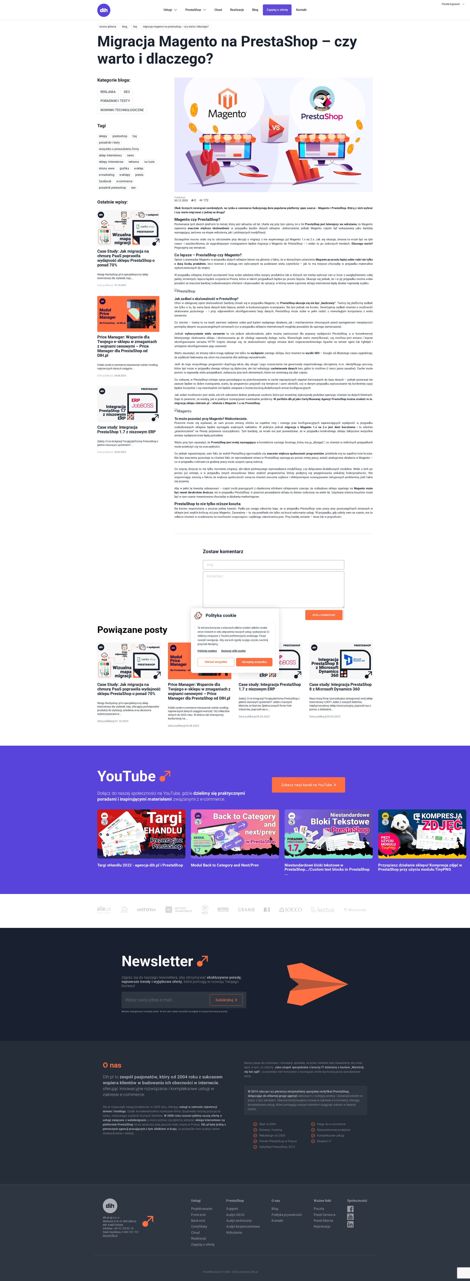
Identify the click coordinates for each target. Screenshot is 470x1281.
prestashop (120, 136)
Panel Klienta (323, 1221)
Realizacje (198, 1238)
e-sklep (138, 168)
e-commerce (124, 181)
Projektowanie (201, 1209)
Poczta (319, 1209)
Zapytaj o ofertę (203, 1244)
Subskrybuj (224, 1000)
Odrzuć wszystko (216, 662)
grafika (124, 168)
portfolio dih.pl (286, 399)
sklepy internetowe (111, 162)
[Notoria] (95, 909)
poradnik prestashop (112, 187)
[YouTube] (350, 1217)
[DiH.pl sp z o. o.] (103, 16)
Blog (275, 1209)
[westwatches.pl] (351, 910)
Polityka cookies (207, 650)
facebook (105, 181)
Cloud (195, 1232)
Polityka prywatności (287, 1215)
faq (134, 136)
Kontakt (277, 1221)
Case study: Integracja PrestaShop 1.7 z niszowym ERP (126, 429)
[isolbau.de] (216, 909)
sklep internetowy (110, 155)
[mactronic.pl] (304, 910)
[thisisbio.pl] (330, 909)
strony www (107, 168)
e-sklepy (125, 175)
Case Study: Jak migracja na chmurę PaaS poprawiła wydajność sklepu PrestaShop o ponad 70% (126, 258)
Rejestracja (322, 1226)
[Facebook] (350, 1209)
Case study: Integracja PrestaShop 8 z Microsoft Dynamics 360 (340, 686)
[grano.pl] (195, 909)
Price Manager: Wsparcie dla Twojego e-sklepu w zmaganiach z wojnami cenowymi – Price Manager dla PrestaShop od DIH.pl (127, 346)
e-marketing (106, 175)
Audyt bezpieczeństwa (243, 1226)
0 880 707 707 (130, 1232)
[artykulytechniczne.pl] (127, 909)
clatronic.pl (202, 403)
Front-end (198, 1215)
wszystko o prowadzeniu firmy (119, 149)
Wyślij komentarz (323, 615)
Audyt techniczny (239, 1221)
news (130, 155)
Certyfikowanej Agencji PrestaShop (324, 399)
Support (232, 1209)
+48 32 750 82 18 (123, 1228)
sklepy (103, 136)
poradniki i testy (109, 142)
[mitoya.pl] (172, 909)
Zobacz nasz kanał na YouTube (306, 785)
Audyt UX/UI (235, 1215)
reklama (134, 162)
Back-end (198, 1221)
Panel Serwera (324, 1215)
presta (139, 175)
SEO (133, 187)
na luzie (149, 162)
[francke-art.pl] (154, 909)
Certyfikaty (199, 1226)
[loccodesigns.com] (239, 909)
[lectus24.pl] (271, 909)
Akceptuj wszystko (254, 662)
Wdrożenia (234, 1232)
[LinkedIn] (350, 1224)
